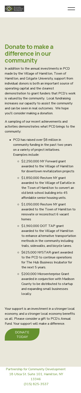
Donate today (22, 334)
